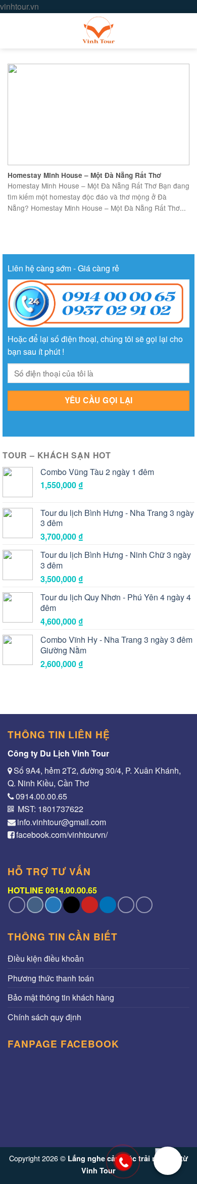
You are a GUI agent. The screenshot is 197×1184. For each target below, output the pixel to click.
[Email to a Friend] (71, 904)
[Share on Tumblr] (126, 904)
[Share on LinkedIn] (108, 904)
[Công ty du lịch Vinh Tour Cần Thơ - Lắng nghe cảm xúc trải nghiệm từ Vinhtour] (98, 31)
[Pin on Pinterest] (89, 904)
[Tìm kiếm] (184, 30)
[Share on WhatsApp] (17, 904)
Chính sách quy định (44, 1017)
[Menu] (14, 30)
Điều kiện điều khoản (46, 958)
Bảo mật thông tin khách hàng (61, 997)
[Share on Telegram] (144, 904)
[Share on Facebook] (35, 904)
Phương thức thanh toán (51, 978)
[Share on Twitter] (53, 904)
